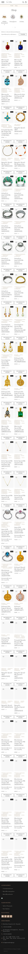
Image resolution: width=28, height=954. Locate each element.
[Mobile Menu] (3, 2)
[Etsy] (11, 916)
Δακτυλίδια (5, 523)
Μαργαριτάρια (4, 525)
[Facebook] (2, 916)
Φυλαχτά (16, 354)
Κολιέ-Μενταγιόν (6, 55)
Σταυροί (10, 126)
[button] (7, 71)
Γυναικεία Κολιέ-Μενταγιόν (5, 54)
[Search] (23, 2)
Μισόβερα (16, 854)
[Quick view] (3, 42)
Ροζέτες (3, 526)
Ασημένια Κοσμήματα (6, 189)
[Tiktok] (8, 916)
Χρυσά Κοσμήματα (6, 57)
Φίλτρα (23, 34)
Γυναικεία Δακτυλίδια (6, 522)
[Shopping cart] (26, 2)
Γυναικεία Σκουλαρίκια (6, 319)
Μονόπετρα (4, 567)
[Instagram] (5, 916)
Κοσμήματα (4, 56)
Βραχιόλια (3, 158)
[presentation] (13, 27)
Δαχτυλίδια (5, 190)
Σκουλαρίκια (4, 321)
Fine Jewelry (17, 124)
